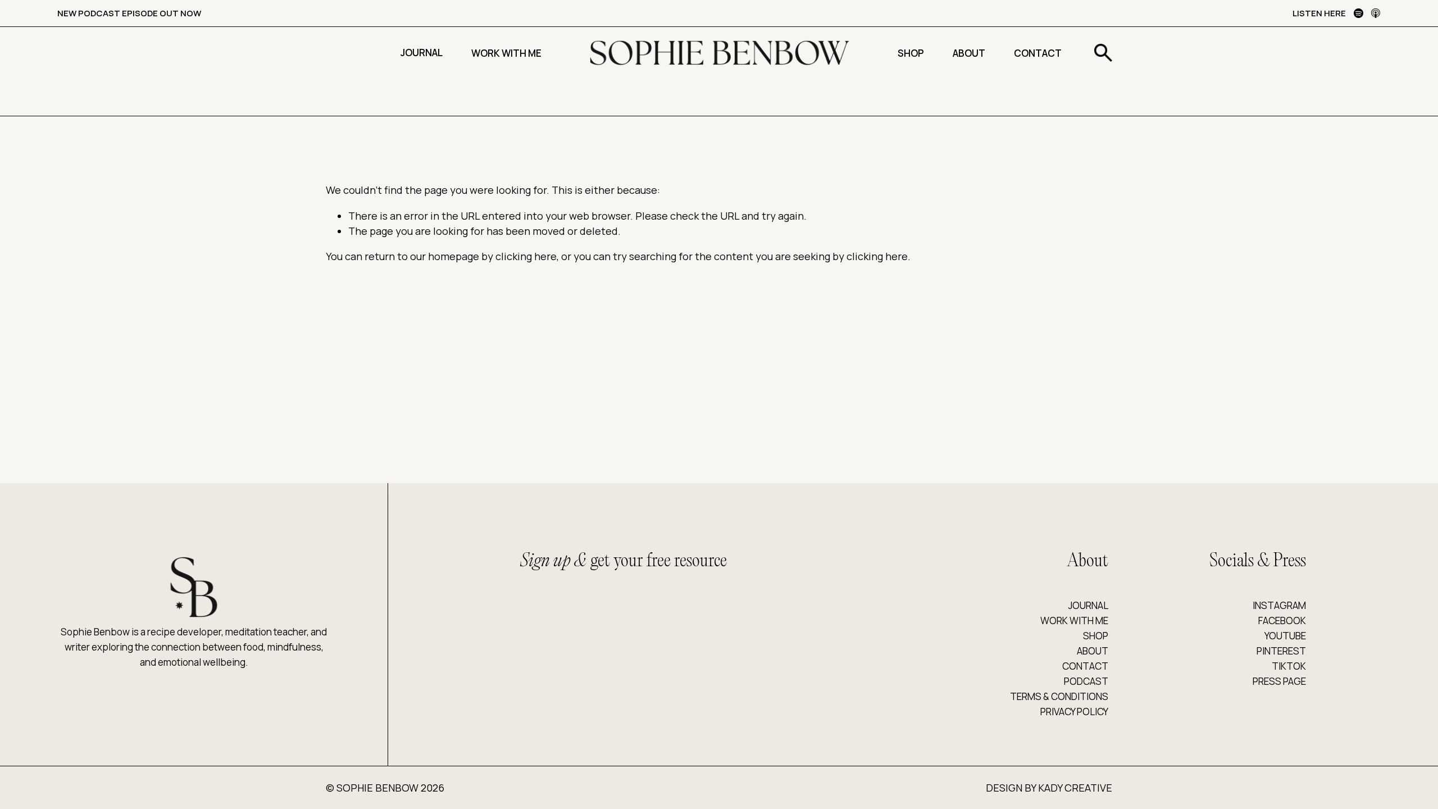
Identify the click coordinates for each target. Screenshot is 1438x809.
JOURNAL (1088, 605)
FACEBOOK (1282, 620)
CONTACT (1085, 666)
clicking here (526, 256)
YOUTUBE (1285, 635)
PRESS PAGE (1279, 681)
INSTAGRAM (1279, 605)
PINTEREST (1281, 650)
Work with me (506, 53)
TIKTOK (1289, 666)
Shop (911, 53)
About (969, 53)
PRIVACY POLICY (1074, 711)
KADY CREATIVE (1075, 787)
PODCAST (1086, 681)
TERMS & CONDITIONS (1059, 696)
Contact (1038, 53)
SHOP (1095, 635)
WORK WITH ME (1074, 620)
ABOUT (1092, 650)
